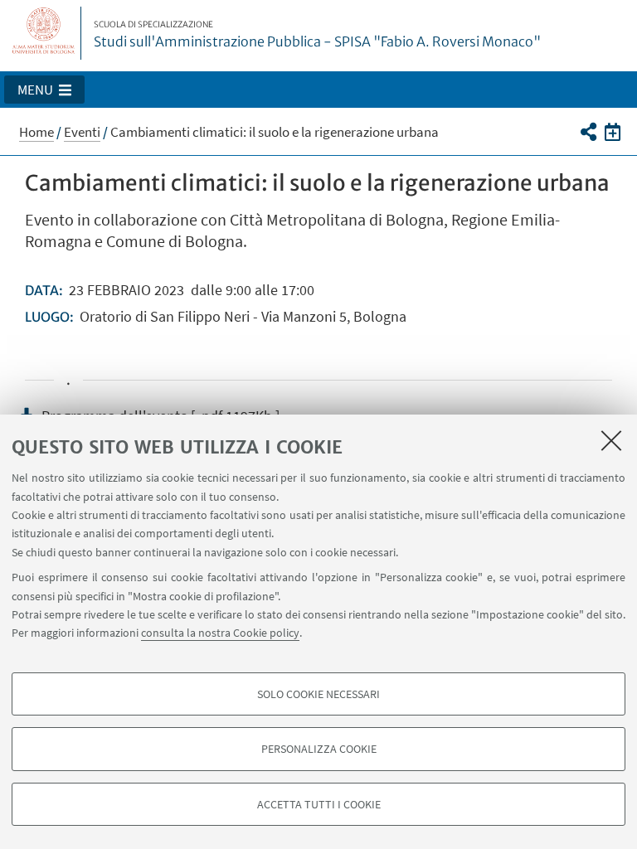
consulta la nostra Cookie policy (220, 632)
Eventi (82, 132)
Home (36, 132)
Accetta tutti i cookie (319, 804)
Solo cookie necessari (318, 693)
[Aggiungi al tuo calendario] (613, 131)
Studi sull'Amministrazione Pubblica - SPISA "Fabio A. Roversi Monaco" (317, 35)
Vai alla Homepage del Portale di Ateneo (44, 33)
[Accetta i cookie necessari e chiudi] (611, 440)
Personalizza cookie (319, 748)
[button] (44, 89)
